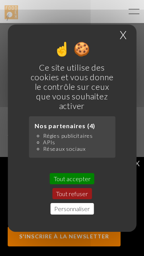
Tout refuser (72, 193)
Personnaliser (72, 208)
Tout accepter (72, 178)
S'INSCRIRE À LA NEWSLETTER (64, 236)
